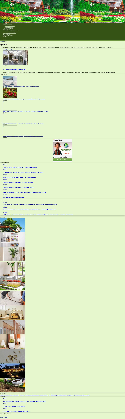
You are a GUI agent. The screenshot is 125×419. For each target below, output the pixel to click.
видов (4, 395)
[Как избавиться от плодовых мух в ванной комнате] (12, 319)
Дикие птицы (6, 34)
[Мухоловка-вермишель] (12, 348)
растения (64, 395)
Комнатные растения (10, 26)
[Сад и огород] (7, 18)
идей (26, 395)
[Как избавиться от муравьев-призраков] (12, 362)
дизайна (23, 395)
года (21, 395)
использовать (34, 395)
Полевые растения (9, 28)
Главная (2, 41)
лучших (51, 395)
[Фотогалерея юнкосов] (12, 377)
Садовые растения (9, 27)
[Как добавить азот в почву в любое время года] (12, 392)
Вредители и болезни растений (12, 30)
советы (79, 395)
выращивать (14, 395)
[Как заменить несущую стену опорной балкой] (12, 333)
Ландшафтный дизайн (9, 33)
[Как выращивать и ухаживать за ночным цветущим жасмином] (12, 275)
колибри (38, 395)
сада (72, 395)
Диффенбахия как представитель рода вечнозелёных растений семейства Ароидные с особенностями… (26, 111)
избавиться (29, 395)
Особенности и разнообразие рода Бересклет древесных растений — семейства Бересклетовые (24, 99)
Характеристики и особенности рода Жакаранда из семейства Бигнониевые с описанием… (23, 136)
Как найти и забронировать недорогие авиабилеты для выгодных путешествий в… (21, 86)
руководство (69, 395)
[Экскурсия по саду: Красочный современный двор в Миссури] (12, 290)
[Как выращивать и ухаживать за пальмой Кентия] (12, 260)
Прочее (5, 36)
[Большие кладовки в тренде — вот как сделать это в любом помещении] (12, 246)
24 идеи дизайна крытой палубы (14, 69)
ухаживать (85, 395)
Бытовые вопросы (8, 35)
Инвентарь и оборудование (11, 31)
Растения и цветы (8, 24)
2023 (1, 395)
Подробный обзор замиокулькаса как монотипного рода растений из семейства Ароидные (23, 123)
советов (77, 395)
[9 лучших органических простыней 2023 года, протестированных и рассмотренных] (12, 304)
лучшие (46, 395)
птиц (55, 395)
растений (59, 395)
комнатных (42, 395)
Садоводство (6, 29)
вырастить (7, 395)
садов (74, 395)
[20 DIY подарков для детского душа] (12, 231)
